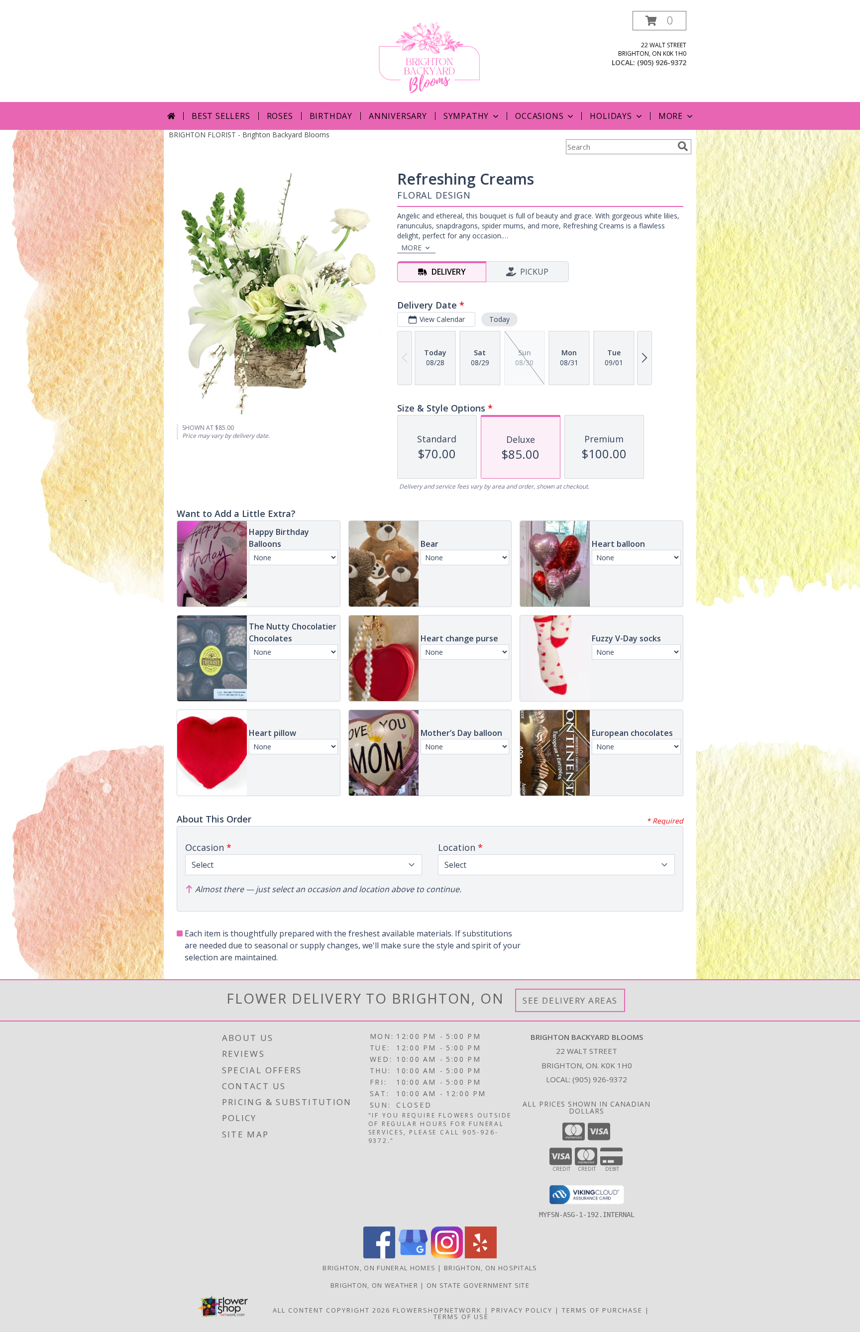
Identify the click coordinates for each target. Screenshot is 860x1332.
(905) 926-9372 (661, 62)
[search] (683, 146)
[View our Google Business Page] (413, 1255)
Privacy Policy (521, 1310)
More (670, 115)
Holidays (611, 115)
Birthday (331, 115)
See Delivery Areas (570, 1000)
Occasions (539, 115)
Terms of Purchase (602, 1310)
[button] (659, 20)
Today (499, 319)
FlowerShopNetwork (437, 1310)
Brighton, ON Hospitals (491, 1267)
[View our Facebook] (379, 1255)
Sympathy (466, 115)
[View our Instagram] (447, 1255)
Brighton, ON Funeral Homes (378, 1267)
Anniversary (398, 115)
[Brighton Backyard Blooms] (430, 56)
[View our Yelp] (481, 1255)
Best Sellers (221, 115)
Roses (280, 115)
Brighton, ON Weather (374, 1285)
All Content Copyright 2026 (331, 1310)
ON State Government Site (478, 1285)
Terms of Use (461, 1316)
